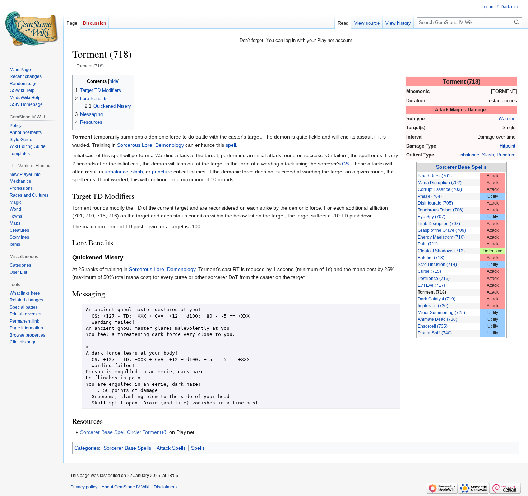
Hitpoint (507, 146)
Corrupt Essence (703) (440, 189)
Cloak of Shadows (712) (441, 250)
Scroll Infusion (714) (437, 264)
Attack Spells (171, 448)
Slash (488, 155)
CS (345, 164)
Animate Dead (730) (437, 319)
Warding (507, 118)
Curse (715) (429, 271)
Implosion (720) (433, 305)
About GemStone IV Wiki (125, 487)
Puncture (506, 155)
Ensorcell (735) (433, 326)
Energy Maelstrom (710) (441, 237)
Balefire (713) (431, 257)
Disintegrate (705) (435, 203)
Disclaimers (165, 487)
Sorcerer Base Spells (461, 167)
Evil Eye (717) (431, 285)
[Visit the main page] (31, 28)
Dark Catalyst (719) (436, 298)
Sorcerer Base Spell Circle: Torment (120, 432)
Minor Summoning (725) (441, 312)
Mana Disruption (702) (440, 182)
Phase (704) (430, 196)
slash (137, 171)
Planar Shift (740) (435, 333)
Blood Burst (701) (435, 175)
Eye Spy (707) (431, 216)
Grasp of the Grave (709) (442, 230)
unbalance (116, 171)
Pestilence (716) (434, 278)
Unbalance (468, 155)
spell (231, 145)
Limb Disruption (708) (439, 223)
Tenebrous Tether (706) (440, 209)
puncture (162, 171)
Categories (86, 448)
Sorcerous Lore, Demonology (150, 145)
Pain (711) (428, 244)
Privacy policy (83, 487)
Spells (198, 448)
